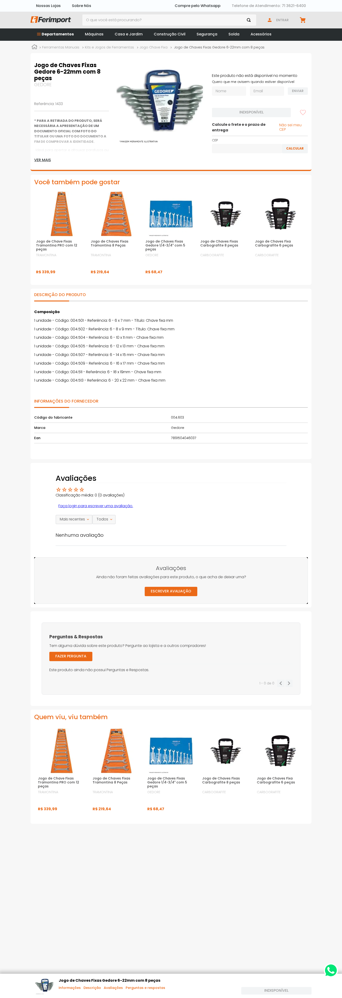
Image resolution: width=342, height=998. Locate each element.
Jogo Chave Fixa (154, 47)
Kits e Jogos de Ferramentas (109, 47)
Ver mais (42, 160)
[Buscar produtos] (249, 20)
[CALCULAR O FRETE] (295, 148)
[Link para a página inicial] (34, 47)
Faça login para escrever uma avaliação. (95, 506)
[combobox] (169, 20)
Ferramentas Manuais (60, 47)
